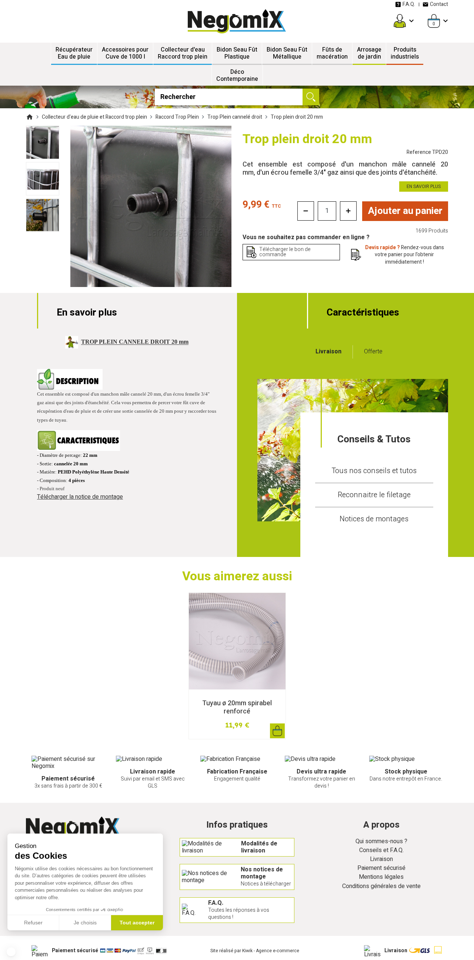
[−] (306, 211)
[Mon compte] (400, 21)
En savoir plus (424, 186)
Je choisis (85, 923)
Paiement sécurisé (381, 868)
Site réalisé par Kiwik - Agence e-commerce (254, 950)
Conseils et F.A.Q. (381, 850)
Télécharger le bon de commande (285, 251)
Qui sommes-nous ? (381, 841)
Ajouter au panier (405, 211)
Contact (439, 4)
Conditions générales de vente (381, 886)
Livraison (381, 859)
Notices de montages (374, 519)
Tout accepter (137, 923)
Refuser (33, 923)
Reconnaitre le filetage (374, 494)
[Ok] (311, 97)
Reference (427, 152)
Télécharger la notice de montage (80, 496)
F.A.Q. (409, 4)
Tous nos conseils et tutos (374, 470)
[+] (348, 211)
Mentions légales (381, 877)
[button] (11, 951)
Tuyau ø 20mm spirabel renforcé (237, 707)
